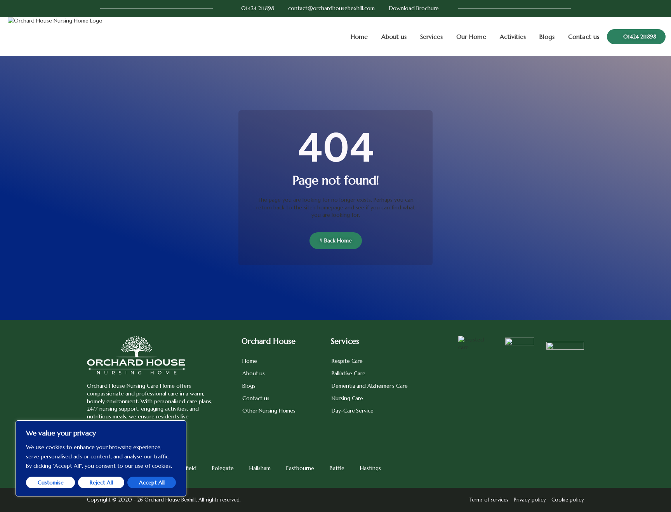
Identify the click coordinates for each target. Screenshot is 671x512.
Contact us (583, 36)
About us (394, 36)
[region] (101, 458)
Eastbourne (300, 468)
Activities (513, 36)
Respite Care (347, 360)
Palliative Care (348, 373)
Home (359, 36)
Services (431, 36)
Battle (337, 468)
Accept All (152, 482)
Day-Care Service (352, 410)
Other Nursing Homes (269, 410)
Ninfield (186, 468)
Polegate (223, 468)
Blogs (547, 36)
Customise (51, 482)
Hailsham (260, 468)
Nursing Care (347, 398)
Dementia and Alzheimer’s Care (369, 385)
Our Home (471, 36)
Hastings (370, 468)
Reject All (101, 482)
